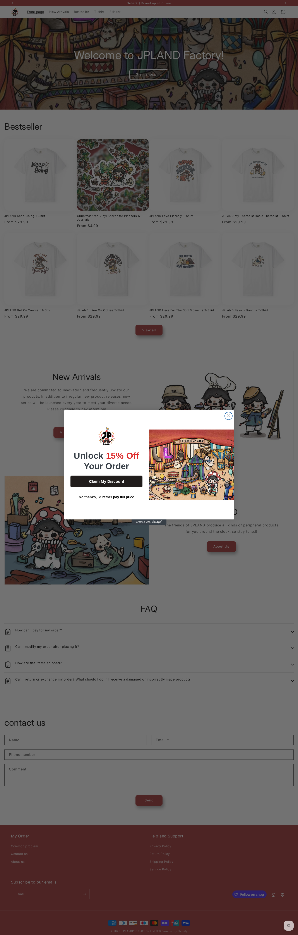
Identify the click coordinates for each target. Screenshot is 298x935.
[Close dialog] (228, 416)
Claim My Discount (106, 481)
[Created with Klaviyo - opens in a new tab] (149, 522)
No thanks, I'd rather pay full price (106, 497)
